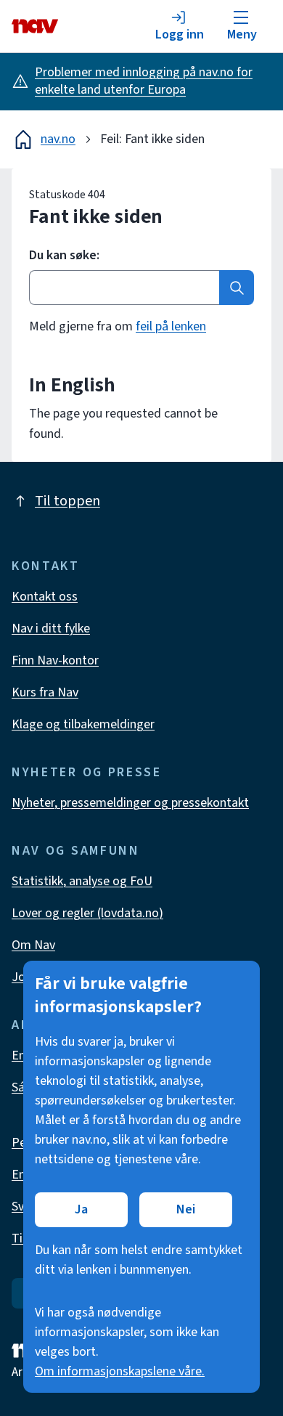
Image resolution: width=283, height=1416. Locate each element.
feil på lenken (171, 326)
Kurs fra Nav (45, 692)
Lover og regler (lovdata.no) (87, 913)
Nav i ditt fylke (51, 628)
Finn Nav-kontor (55, 660)
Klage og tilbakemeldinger (83, 724)
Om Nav (33, 945)
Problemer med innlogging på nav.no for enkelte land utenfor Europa (144, 81)
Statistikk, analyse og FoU (82, 881)
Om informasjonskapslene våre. (120, 1371)
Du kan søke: (64, 255)
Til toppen (67, 501)
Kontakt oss (45, 596)
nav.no (58, 139)
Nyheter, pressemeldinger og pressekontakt (130, 803)
